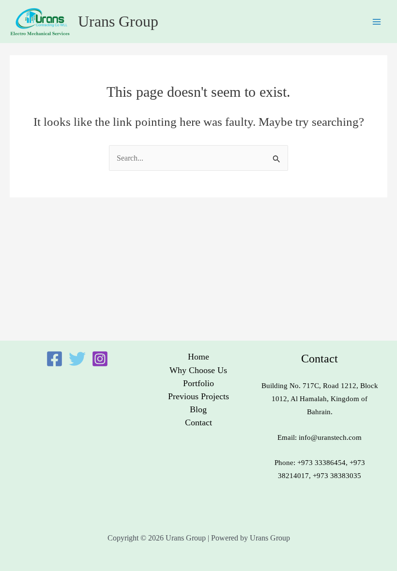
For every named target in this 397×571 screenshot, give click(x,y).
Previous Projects (198, 396)
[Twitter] (77, 358)
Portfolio (198, 383)
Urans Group (118, 21)
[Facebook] (54, 358)
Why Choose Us (198, 370)
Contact (198, 422)
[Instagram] (100, 358)
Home (198, 356)
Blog (198, 409)
